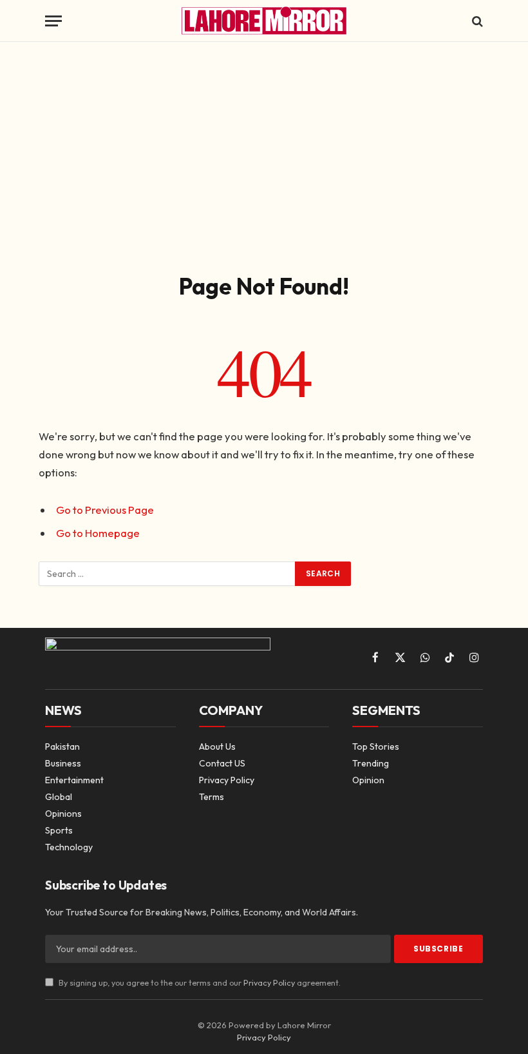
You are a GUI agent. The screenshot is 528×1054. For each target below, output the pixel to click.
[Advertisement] (264, 154)
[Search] (476, 20)
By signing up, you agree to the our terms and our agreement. (199, 982)
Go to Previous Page (105, 509)
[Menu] (53, 20)
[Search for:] (167, 573)
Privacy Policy (269, 982)
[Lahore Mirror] (264, 21)
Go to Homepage (98, 533)
